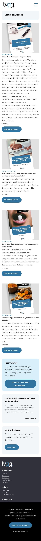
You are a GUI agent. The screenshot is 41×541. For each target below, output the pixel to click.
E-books (5, 492)
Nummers (5, 476)
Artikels (4, 474)
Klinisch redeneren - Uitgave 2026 (16, 57)
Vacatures (5, 482)
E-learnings (5, 490)
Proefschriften (6, 480)
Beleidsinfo (5, 478)
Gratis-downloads (8, 494)
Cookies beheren (20, 531)
